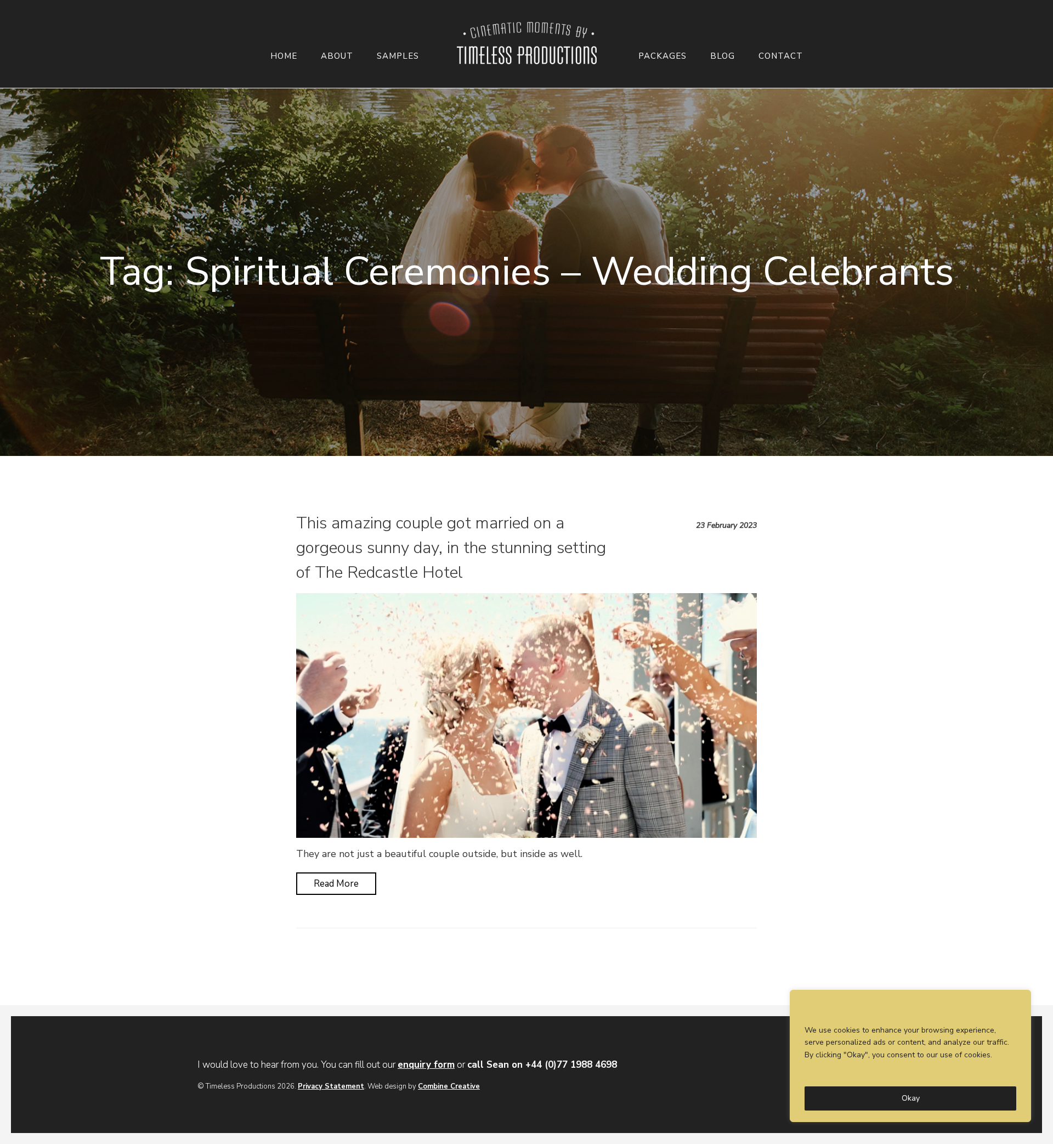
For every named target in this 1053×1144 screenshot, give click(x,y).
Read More (336, 883)
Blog (722, 56)
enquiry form (426, 1064)
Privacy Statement (331, 1086)
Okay (911, 1098)
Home (283, 56)
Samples (398, 56)
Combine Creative (449, 1086)
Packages (662, 56)
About (337, 56)
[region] (910, 1056)
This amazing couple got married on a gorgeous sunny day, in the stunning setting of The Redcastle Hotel (451, 548)
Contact (780, 56)
